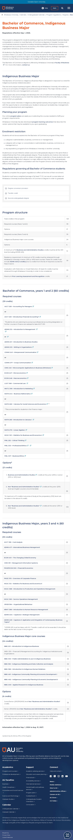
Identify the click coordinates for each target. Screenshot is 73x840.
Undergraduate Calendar (36, 15)
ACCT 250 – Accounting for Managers (18, 306)
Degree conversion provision (18, 188)
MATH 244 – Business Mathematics (17, 394)
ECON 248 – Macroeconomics (15, 378)
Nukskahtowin (30, 796)
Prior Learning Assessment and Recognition (28, 276)
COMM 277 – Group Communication (17, 363)
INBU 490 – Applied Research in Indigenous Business (23, 685)
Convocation (30, 804)
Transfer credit (13, 193)
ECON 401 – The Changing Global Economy (20, 558)
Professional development (10, 774)
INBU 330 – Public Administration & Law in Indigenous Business (27, 659)
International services (33, 784)
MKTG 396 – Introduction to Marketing (18, 388)
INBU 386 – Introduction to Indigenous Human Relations (24, 669)
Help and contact (55, 771)
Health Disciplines (8, 787)
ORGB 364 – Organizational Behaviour (18, 604)
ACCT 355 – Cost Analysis (13, 542)
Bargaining (5, 832)
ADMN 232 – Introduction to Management (20, 329)
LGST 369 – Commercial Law (15, 383)
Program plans (30, 792)
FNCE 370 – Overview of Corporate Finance (20, 578)
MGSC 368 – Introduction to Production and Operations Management (29, 589)
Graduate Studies (8, 799)
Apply (54, 8)
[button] (44, 8)
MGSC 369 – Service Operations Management (21, 599)
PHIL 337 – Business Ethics (14, 456)
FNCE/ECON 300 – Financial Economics (18, 568)
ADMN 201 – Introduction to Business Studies (20, 342)
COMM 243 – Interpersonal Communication (20, 352)
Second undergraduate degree (18, 198)
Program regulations (53, 15)
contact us (26, 65)
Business (5, 784)
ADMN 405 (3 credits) (18, 261)
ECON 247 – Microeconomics (15, 373)
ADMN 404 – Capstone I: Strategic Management (22, 615)
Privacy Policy (6, 835)
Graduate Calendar (8, 812)
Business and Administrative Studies (30, 250)
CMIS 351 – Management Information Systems (21, 563)
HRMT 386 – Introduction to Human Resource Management (26, 609)
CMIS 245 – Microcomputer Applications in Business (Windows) (27, 368)
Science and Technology (10, 796)
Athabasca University (11, 15)
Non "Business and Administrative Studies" (24, 487)
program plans (15, 116)
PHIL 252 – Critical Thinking (14, 440)
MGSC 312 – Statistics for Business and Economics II (23, 583)
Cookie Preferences (7, 837)
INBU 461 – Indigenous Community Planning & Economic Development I (30, 674)
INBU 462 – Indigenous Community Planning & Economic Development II (31, 679)
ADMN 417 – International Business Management (22, 547)
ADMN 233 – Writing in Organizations (18, 347)
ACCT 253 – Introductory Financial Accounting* (21, 317)
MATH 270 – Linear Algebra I (14, 430)
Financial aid (30, 777)
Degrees (66, 15)
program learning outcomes (42, 122)
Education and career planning (36, 774)
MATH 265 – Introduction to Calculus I (18, 420)
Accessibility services (32, 781)
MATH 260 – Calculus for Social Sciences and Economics (25, 404)
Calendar (23, 15)
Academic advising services (35, 771)
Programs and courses (9, 771)
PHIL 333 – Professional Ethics (15, 446)
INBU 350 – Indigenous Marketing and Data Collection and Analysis (28, 664)
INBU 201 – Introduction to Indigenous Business (21, 646)
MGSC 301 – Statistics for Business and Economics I (23, 435)
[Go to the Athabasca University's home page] (8, 8)
